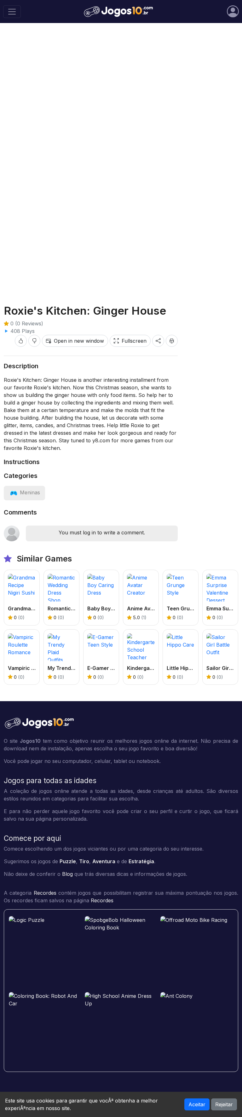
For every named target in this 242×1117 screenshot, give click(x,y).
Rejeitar (224, 1104)
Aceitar (196, 1104)
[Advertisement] (121, 273)
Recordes (45, 893)
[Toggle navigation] (12, 11)
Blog (67, 874)
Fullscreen (134, 341)
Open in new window (79, 341)
